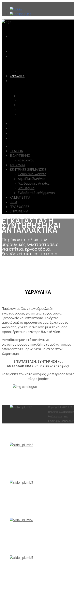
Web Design (67, 411)
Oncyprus (56, 416)
